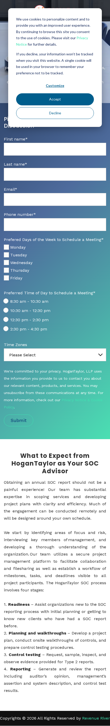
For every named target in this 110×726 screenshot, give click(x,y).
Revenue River (96, 718)
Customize (55, 85)
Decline (55, 113)
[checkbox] (55, 263)
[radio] (55, 302)
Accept (55, 99)
